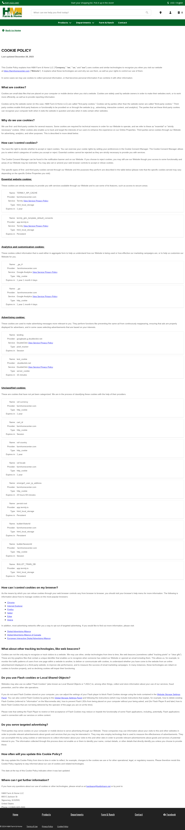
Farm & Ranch (108, 814)
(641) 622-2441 (12, 2)
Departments (77, 814)
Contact (139, 814)
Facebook (171, 814)
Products (46, 814)
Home (15, 814)
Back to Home (13, 30)
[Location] (161, 12)
